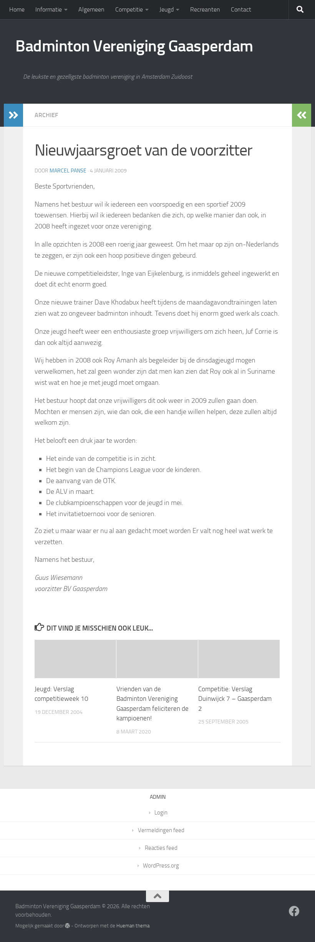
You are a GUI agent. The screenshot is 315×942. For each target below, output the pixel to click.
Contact (241, 9)
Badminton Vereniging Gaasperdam (134, 46)
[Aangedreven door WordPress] (67, 925)
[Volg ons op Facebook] (294, 911)
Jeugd (166, 9)
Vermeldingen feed (161, 830)
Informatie (48, 9)
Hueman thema (132, 926)
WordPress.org (161, 865)
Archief (46, 115)
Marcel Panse (68, 170)
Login (160, 812)
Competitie (129, 9)
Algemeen (91, 9)
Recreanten (205, 9)
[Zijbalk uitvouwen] (13, 115)
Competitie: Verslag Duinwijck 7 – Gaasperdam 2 (235, 698)
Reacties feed (161, 847)
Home (17, 9)
